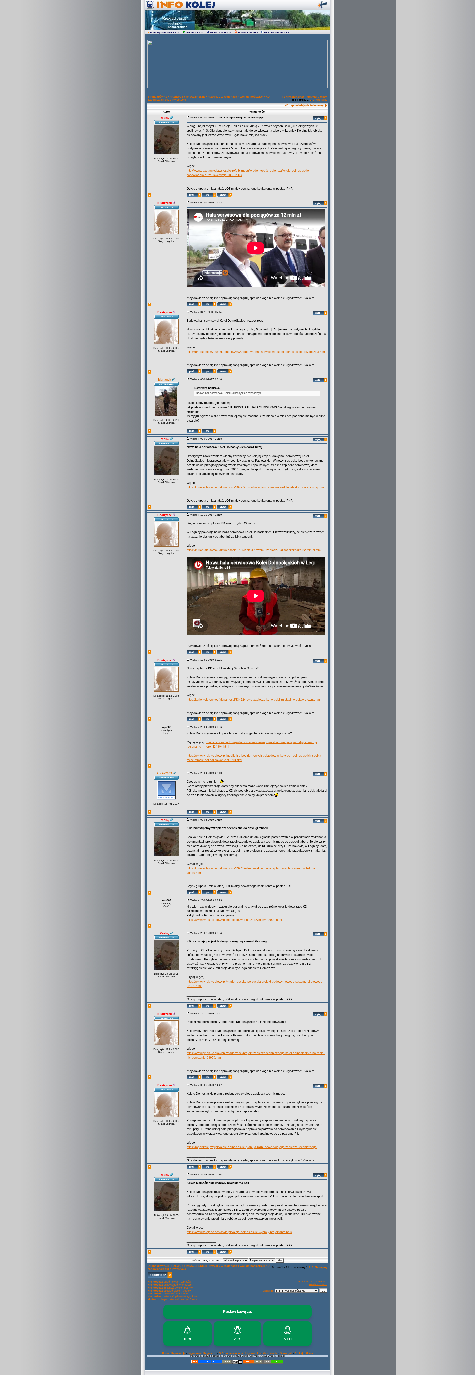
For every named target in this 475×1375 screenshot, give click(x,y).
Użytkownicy (253, 1353)
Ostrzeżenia (270, 1353)
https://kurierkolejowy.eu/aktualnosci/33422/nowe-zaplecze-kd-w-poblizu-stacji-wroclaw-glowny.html (254, 699)
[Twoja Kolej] (222, 1362)
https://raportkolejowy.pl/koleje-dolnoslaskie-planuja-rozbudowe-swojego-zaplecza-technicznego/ (252, 1147)
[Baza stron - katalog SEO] (273, 1362)
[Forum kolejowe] (201, 1362)
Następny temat (317, 96)
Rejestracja (178, 1353)
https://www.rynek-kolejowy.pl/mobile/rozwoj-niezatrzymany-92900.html (234, 920)
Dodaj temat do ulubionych (312, 1281)
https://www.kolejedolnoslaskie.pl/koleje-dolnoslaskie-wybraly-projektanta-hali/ (239, 1232)
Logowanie (194, 1353)
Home (165, 1353)
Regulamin (209, 1353)
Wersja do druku (318, 1284)
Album (309, 1353)
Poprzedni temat (293, 96)
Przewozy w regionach (222, 96)
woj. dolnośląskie (251, 96)
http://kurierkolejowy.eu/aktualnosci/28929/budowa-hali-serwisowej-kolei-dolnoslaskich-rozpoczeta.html (256, 352)
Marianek (164, 379)
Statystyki (286, 1353)
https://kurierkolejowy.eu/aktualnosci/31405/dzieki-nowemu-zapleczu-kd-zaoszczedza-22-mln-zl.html (254, 550)
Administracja (234, 1353)
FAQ (221, 1353)
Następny (321, 99)
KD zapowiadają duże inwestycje (306, 105)
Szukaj (299, 1353)
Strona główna (157, 96)
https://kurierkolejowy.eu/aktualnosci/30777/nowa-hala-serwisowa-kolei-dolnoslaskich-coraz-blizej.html (256, 487)
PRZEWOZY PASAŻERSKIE (187, 96)
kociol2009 (164, 773)
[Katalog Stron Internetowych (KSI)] (253, 1362)
